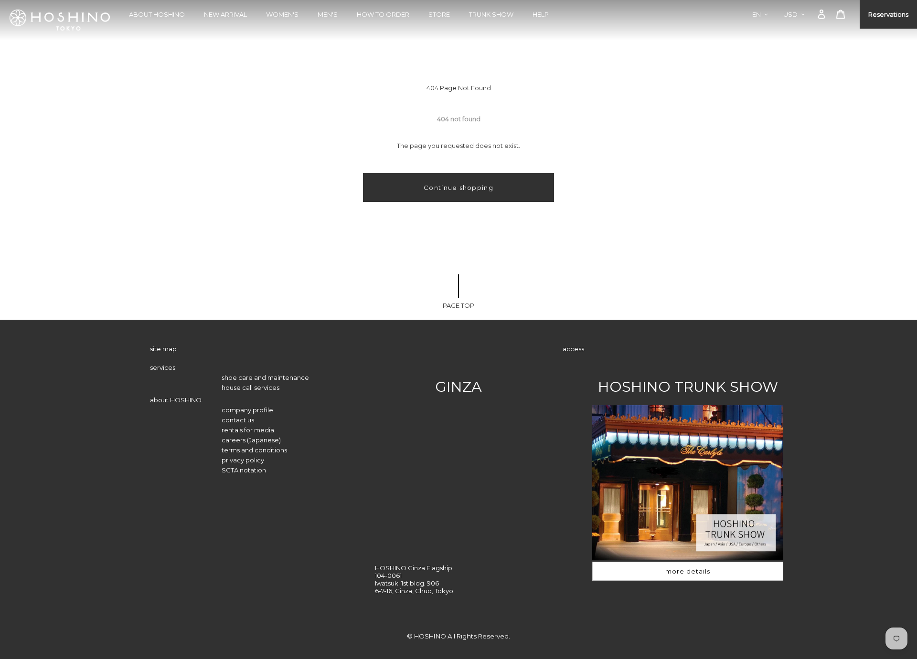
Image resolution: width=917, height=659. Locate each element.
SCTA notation (244, 470)
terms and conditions (254, 450)
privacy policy (243, 460)
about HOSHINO (157, 14)
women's (282, 14)
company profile (247, 410)
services (162, 367)
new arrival (225, 14)
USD (790, 14)
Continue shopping (458, 187)
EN (756, 14)
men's (328, 14)
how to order (383, 14)
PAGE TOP (458, 305)
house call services (250, 387)
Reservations (888, 14)
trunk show (491, 14)
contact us (238, 420)
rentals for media (248, 430)
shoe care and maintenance (265, 377)
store (439, 14)
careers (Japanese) (251, 440)
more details (687, 571)
